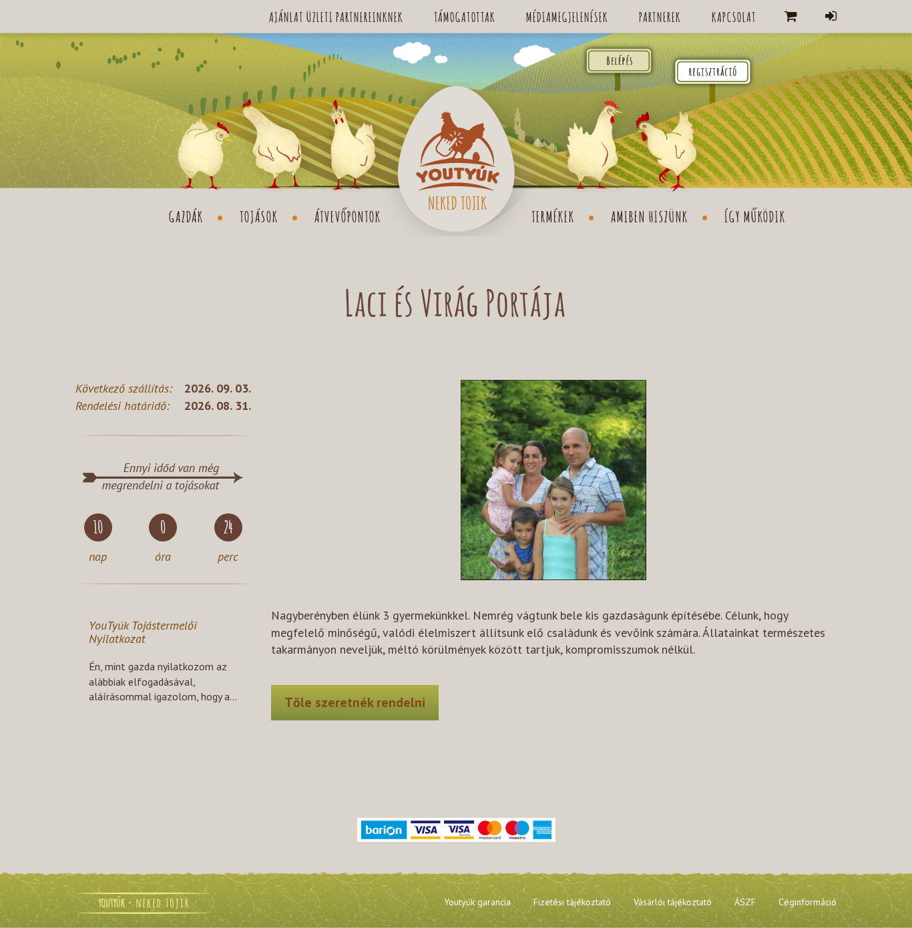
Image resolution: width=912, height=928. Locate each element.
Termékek (553, 216)
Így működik (755, 216)
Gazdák (186, 216)
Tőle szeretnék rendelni (354, 702)
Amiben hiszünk (649, 216)
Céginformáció (807, 902)
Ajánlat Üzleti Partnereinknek (336, 16)
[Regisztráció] (712, 70)
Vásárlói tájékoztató (673, 902)
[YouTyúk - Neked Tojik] (456, 159)
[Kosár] (790, 16)
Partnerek (660, 16)
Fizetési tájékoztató (572, 902)
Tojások (259, 216)
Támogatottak (464, 16)
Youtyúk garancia (477, 902)
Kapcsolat (734, 16)
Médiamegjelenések (567, 16)
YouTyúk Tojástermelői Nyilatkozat (143, 632)
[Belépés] (831, 16)
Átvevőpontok (347, 216)
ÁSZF (745, 902)
